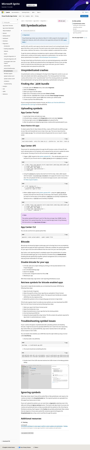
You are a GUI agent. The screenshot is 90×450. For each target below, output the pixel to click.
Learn (22, 21)
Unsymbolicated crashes (79, 23)
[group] (45, 141)
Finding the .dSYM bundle (79, 25)
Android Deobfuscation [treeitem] (9, 68)
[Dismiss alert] (87, 3)
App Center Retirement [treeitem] (8, 28)
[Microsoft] (3, 12)
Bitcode (75, 29)
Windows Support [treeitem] (8, 73)
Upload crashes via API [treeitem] (9, 78)
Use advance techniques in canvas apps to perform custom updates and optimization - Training (44, 426)
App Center (36, 21)
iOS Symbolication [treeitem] (8, 71)
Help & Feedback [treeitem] (7, 30)
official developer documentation (48, 57)
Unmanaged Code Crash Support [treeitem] (9, 62)
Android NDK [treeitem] (7, 65)
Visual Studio (29, 21)
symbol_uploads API (45, 156)
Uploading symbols (77, 27)
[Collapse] (17, 20)
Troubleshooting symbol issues (80, 31)
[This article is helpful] (85, 37)
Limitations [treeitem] (6, 81)
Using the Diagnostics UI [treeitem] (10, 56)
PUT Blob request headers (31, 180)
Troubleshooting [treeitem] (8, 83)
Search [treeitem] (5, 53)
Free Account (84, 16)
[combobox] (10, 22)
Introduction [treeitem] (7, 46)
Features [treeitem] (6, 51)
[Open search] (83, 12)
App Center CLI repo (39, 222)
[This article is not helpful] (86, 37)
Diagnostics (43, 21)
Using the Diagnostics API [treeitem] (10, 59)
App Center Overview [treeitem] (8, 25)
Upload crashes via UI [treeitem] (9, 76)
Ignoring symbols (77, 32)
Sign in (86, 12)
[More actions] (68, 21)
